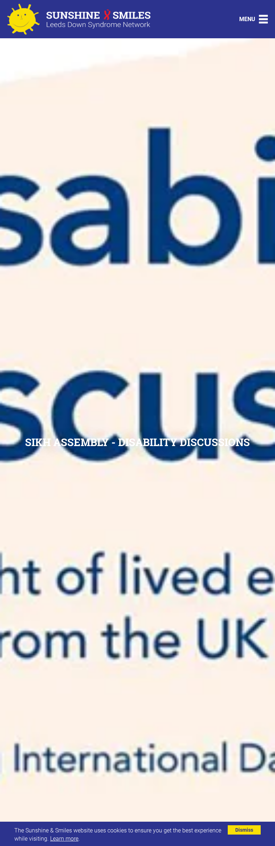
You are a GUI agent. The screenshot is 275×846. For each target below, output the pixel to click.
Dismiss (244, 829)
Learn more (64, 838)
